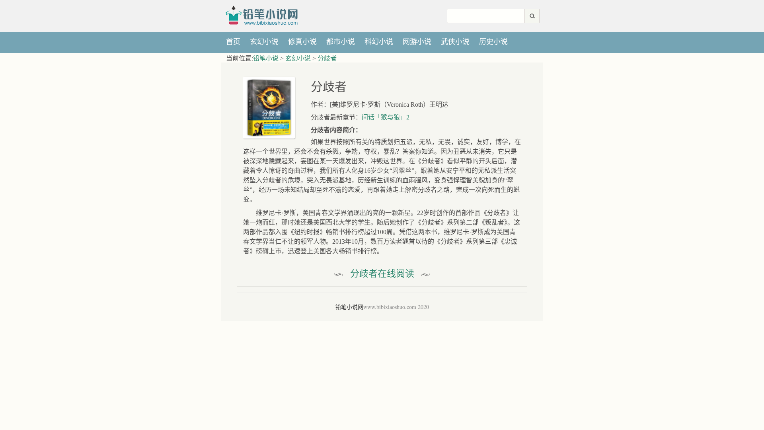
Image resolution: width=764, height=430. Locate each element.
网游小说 (417, 42)
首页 (233, 42)
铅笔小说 (266, 58)
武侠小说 (455, 42)
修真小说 (302, 42)
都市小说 (340, 42)
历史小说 (493, 42)
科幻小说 (378, 42)
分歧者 (327, 58)
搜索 (532, 16)
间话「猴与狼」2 (385, 117)
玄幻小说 (264, 42)
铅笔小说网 (264, 15)
